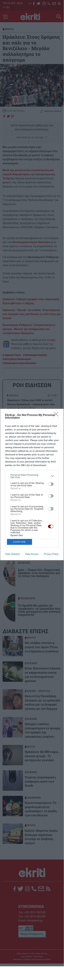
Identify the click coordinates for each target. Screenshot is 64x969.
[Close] (57, 415)
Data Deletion (12, 554)
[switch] (50, 484)
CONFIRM (19, 542)
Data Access (31, 554)
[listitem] (31, 476)
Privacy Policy (51, 554)
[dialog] (32, 484)
